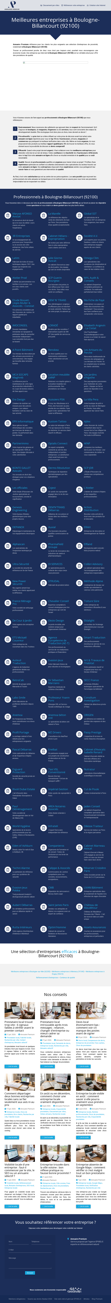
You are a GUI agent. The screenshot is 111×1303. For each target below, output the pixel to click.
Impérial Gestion (58, 789)
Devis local (82, 1040)
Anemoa (17, 715)
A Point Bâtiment (22, 349)
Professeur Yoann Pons (59, 699)
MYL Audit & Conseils (91, 279)
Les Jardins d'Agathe (90, 376)
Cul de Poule (91, 789)
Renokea (53, 349)
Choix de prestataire (83, 1045)
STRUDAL (54, 581)
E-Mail (11, 1250)
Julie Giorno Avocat (55, 259)
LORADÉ (53, 325)
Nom (10, 1242)
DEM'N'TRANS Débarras (56, 509)
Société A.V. (91, 235)
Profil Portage (20, 732)
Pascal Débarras (21, 749)
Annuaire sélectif (20, 1042)
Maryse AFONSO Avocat (22, 215)
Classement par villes (57, 1112)
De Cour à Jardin (22, 620)
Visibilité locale (13, 1183)
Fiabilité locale (25, 1038)
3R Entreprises (21, 235)
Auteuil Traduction (19, 662)
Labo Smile (18, 697)
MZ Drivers (54, 732)
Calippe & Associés (59, 868)
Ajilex (87, 421)
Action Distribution (91, 509)
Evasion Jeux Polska (19, 889)
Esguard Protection (18, 771)
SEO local (30, 1186)
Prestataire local (13, 1038)
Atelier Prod (19, 277)
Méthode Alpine (93, 581)
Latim (15, 258)
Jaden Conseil (92, 806)
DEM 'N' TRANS (57, 300)
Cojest (52, 487)
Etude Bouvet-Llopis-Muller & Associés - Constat (23, 303)
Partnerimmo (20, 443)
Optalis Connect (57, 443)
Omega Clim (91, 258)
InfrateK (53, 826)
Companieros (56, 845)
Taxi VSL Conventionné (56, 771)
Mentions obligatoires (17, 1299)
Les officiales (19, 487)
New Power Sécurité (19, 582)
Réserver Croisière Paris (95, 869)
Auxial (52, 527)
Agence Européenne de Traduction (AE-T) (58, 640)
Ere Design (18, 399)
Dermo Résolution (59, 467)
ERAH (87, 527)
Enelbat (52, 749)
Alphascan (18, 544)
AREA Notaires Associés (56, 808)
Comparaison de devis (96, 1040)
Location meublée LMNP (59, 376)
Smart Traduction (94, 637)
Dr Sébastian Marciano (56, 681)
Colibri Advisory (93, 564)
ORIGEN (88, 715)
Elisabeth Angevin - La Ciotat (94, 327)
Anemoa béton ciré (57, 716)
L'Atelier (89, 487)
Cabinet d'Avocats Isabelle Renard (94, 751)
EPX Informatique (22, 421)
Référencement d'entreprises (47, 978)
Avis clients (18, 1114)
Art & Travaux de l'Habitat (94, 662)
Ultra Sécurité (20, 564)
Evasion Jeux (55, 660)
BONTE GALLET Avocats (21, 469)
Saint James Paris (58, 905)
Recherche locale (58, 1114)
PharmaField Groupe (55, 545)
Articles (86, 1299)
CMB (51, 887)
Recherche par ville (12, 1040)
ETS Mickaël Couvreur (19, 639)
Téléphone (35, 1242)
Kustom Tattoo (57, 421)
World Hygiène (21, 826)
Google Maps (97, 1183)
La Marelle (54, 213)
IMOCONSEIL (20, 325)
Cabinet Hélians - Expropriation (58, 237)
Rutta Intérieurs (22, 927)
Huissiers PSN (56, 399)
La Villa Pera (91, 399)
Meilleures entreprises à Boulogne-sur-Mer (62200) (30, 972)
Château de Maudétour (91, 906)
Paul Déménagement (22, 808)
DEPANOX (18, 527)
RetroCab (18, 680)
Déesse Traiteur (93, 826)
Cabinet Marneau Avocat (94, 847)
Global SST (90, 213)
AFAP (87, 443)
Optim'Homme (57, 927)
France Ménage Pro (21, 602)
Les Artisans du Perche (93, 351)
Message (12, 1258)
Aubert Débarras (22, 905)
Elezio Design (56, 620)
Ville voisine (61, 1183)
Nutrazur (89, 769)
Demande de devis (63, 1043)
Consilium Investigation (92, 699)
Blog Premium (97, 1299)
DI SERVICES (55, 564)
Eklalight (89, 620)
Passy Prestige (92, 732)
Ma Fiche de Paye (94, 300)
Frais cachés (99, 1043)
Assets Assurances (95, 927)
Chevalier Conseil (58, 601)
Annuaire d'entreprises (17, 1186)
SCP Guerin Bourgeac (55, 279)
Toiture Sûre (91, 601)
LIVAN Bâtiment (93, 887)
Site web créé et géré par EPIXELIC (67, 1299)
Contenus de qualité (67, 978)
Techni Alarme (21, 868)
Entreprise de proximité (85, 1043)
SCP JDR (88, 467)
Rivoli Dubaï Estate (23, 789)
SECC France (91, 680)
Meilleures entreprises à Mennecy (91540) (68, 972)
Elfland (88, 544)
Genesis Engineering (19, 509)
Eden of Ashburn (22, 845)
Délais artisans (46, 1114)
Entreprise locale (46, 1046)
